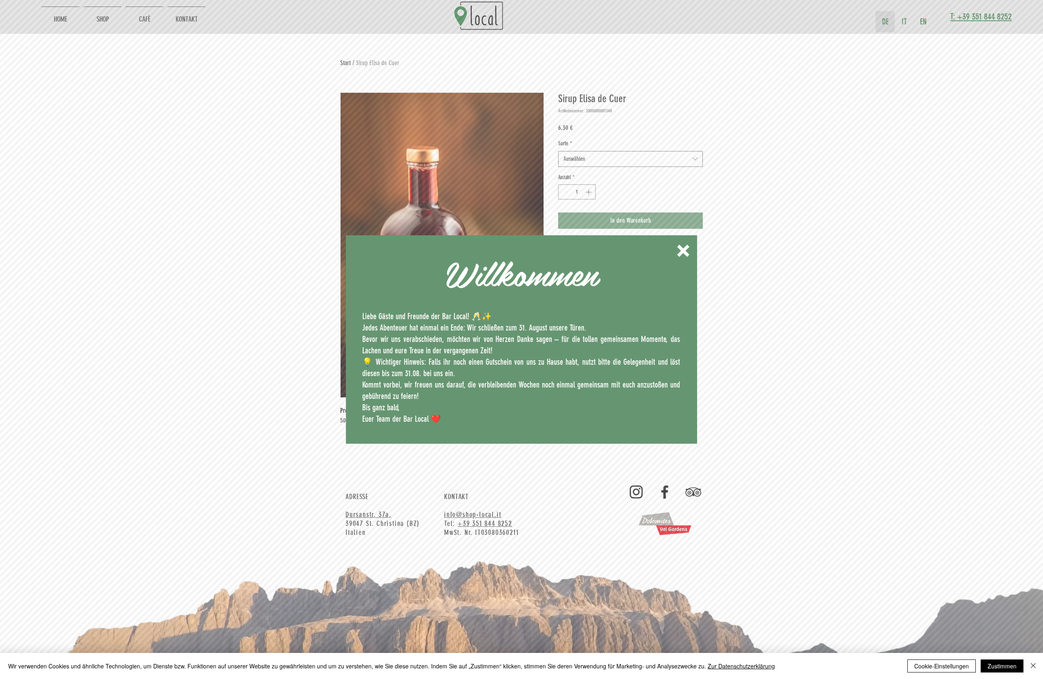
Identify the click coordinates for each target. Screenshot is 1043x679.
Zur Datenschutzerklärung (741, 666)
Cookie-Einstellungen (941, 666)
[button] (683, 251)
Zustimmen (1002, 666)
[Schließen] (1033, 665)
